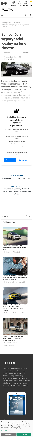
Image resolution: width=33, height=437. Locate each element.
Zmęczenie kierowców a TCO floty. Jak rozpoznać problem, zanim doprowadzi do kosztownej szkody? (15, 277)
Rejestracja (10, 160)
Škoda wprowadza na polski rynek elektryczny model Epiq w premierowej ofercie (14, 247)
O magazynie (8, 420)
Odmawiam (8, 434)
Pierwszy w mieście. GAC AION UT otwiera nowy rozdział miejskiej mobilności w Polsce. (13, 338)
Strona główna (6, 23)
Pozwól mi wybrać (6, 430)
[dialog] (16, 428)
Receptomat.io (10, 282)
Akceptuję (24, 434)
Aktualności (16, 23)
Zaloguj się (23, 160)
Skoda (8, 252)
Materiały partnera (11, 343)
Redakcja (7, 52)
